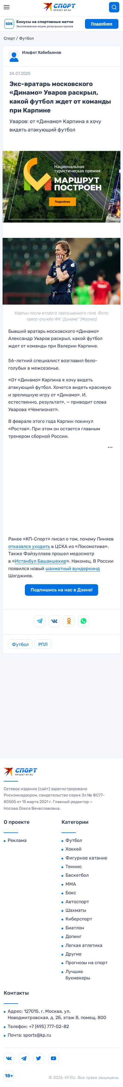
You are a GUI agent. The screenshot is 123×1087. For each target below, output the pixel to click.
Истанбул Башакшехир (40, 561)
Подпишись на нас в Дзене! (61, 590)
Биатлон (75, 928)
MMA (71, 884)
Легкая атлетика (84, 945)
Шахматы (76, 910)
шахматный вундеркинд (72, 568)
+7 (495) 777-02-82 (49, 1026)
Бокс (71, 892)
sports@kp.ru (37, 1035)
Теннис (74, 866)
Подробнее (101, 24)
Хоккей (74, 849)
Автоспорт (77, 901)
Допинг (74, 936)
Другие (74, 954)
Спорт (9, 38)
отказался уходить (29, 546)
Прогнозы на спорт (87, 962)
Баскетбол (77, 875)
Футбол (26, 38)
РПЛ (42, 644)
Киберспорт (79, 919)
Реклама (17, 840)
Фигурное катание (86, 858)
